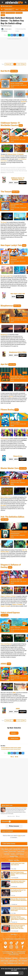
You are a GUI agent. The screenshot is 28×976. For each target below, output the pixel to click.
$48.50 (11, 459)
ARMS (6, 663)
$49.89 (11, 711)
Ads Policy (6, 854)
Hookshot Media (9, 951)
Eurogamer (24, 960)
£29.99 (16, 355)
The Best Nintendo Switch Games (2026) (11, 749)
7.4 (25, 79)
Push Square (8, 958)
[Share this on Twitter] (17, 35)
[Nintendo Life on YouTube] (11, 943)
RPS (23, 963)
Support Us (24, 849)
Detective (13, 733)
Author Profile (12, 816)
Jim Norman (4, 31)
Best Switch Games (10, 12)
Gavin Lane (8, 29)
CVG (19, 963)
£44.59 (16, 711)
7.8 (25, 314)
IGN (19, 960)
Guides (2, 12)
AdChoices (15, 953)
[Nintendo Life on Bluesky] (5, 947)
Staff (10, 849)
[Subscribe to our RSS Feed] (5, 943)
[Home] (2, 9)
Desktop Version (14, 856)
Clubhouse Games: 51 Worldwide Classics (17, 178)
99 (17, 757)
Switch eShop (19, 12)
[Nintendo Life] (14, 2)
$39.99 (11, 182)
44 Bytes (9, 953)
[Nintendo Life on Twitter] (22, 943)
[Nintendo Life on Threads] (16, 947)
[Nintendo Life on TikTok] (16, 943)
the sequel (3, 505)
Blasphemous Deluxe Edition (17, 352)
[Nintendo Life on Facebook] (22, 947)
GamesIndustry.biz (12, 963)
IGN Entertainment (21, 951)
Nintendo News (13, 960)
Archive (13, 854)
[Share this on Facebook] (14, 35)
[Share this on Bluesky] (12, 35)
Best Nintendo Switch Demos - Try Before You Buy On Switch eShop (12, 21)
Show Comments (14, 826)
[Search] (25, 2)
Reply (18, 816)
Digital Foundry (4, 960)
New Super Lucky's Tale (13, 245)
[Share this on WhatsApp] (9, 35)
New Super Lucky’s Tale (6, 276)
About (6, 849)
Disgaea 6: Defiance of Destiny (11, 566)
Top (2, 849)
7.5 (25, 253)
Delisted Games (14, 738)
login (19, 835)
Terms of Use (21, 851)
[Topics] (2, 2)
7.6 (25, 133)
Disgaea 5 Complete (5, 606)
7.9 (25, 200)
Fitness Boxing (9, 409)
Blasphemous (10, 305)
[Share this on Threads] (20, 35)
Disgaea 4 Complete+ (17, 604)
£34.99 (16, 182)
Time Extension (23, 958)
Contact (6, 851)
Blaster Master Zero (13, 468)
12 (13, 757)
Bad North (9, 71)
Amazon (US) (22, 182)
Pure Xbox (15, 958)
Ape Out (8, 364)
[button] (27, 94)
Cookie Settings (20, 854)
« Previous (7, 64)
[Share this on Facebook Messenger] (23, 35)
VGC (5, 963)
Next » (24, 64)
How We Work (16, 849)
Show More (14, 934)
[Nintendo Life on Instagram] (11, 947)
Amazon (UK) (22, 355)
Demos (2, 15)
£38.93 (16, 459)
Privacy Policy (12, 851)
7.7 (25, 527)
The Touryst (10, 191)
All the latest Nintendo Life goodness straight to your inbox (14, 969)
